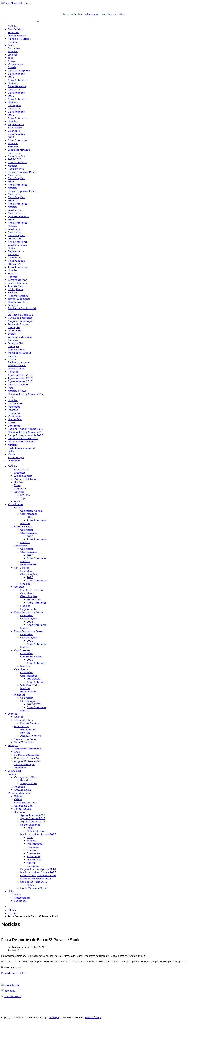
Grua (17, 751)
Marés (17, 894)
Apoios (18, 501)
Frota (17, 485)
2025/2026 (33, 599)
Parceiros (26, 780)
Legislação (20, 900)
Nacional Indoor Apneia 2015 (38, 872)
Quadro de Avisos (31, 656)
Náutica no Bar (23, 805)
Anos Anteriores (36, 520)
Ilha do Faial (34, 859)
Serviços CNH (28, 783)
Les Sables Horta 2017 (33, 881)
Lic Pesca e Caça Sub (26, 755)
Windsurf (19, 694)
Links (11, 891)
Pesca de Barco (10, 972)
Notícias (19, 491)
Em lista (25, 495)
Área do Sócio (22, 789)
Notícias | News (36, 831)
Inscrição (19, 786)
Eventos (12, 713)
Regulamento (28, 564)
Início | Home (28, 729)
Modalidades (15, 504)
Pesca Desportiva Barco (28, 612)
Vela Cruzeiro (22, 650)
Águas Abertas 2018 (32, 818)
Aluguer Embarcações (27, 761)
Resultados (33, 853)
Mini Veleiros (21, 567)
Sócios (12, 774)
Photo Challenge (30, 824)
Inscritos (32, 850)
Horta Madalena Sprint (34, 888)
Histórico (19, 812)
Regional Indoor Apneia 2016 (38, 869)
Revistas (25, 732)
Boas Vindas (21, 469)
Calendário (26, 529)
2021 (23, 972)
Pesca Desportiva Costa (28, 631)
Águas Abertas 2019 (32, 815)
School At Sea (22, 809)
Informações (34, 843)
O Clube (12, 466)
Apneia (18, 507)
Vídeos (18, 799)
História (18, 482)
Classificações (28, 514)
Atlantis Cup (21, 726)
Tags (23, 498)
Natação (19, 586)
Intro (30, 828)
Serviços (13, 745)
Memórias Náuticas (19, 793)
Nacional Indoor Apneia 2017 (38, 834)
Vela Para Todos (30, 685)
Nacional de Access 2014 (35, 878)
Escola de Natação (31, 590)
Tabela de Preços (24, 764)
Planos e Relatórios (25, 479)
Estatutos (20, 472)
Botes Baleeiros (23, 526)
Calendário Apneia (31, 510)
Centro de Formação (26, 758)
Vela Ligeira (21, 669)
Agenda (18, 717)
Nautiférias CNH (24, 742)
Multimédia (33, 856)
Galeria (18, 796)
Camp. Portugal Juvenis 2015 (38, 875)
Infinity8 (54, 1017)
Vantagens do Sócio (26, 777)
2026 (30, 517)
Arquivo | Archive (30, 736)
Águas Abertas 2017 (32, 821)
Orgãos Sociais (23, 475)
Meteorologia (22, 897)
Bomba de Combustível (28, 748)
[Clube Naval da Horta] (14, 2)
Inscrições (20, 767)
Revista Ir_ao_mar (25, 802)
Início (30, 837)
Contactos (20, 488)
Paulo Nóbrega (93, 1017)
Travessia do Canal (25, 739)
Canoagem (20, 545)
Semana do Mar (23, 720)
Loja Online (14, 770)
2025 (30, 555)
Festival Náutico (30, 723)
